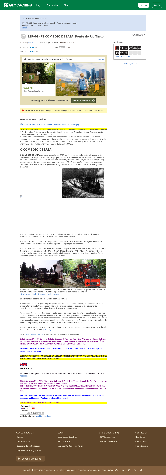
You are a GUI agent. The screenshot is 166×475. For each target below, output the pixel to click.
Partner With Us (23, 441)
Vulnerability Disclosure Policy (70, 446)
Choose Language (31, 458)
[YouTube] (122, 470)
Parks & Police (64, 441)
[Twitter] (135, 470)
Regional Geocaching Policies (28, 450)
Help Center (140, 437)
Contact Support (142, 441)
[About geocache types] (23, 36)
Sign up (144, 5)
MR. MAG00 (32, 42)
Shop (66, 5)
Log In (157, 5)
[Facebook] (116, 470)
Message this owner (50, 42)
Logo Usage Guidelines (67, 437)
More (24, 27)
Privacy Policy (107, 470)
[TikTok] (141, 470)
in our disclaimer (96, 110)
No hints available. (44, 416)
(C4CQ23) (47, 329)
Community (52, 5)
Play (38, 5)
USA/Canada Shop (107, 437)
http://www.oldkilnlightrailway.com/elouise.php (39, 294)
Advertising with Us (130, 63)
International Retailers (109, 441)
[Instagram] (128, 470)
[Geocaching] (18, 5)
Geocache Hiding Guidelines (28, 446)
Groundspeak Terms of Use (89, 470)
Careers (19, 437)
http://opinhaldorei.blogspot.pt (34, 334)
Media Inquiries (141, 446)
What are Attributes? (122, 56)
